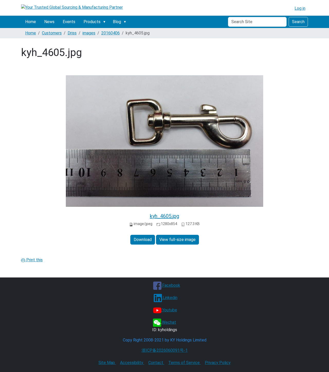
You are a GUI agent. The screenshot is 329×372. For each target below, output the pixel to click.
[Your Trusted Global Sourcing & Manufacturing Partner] (72, 7)
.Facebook (170, 285)
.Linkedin (169, 297)
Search (298, 21)
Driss (72, 33)
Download (143, 239)
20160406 (110, 33)
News (49, 21)
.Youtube (169, 310)
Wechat (169, 322)
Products (92, 21)
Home (30, 21)
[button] (105, 22)
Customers (52, 33)
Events (69, 21)
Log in (300, 8)
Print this (34, 259)
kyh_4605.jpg (164, 216)
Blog (117, 21)
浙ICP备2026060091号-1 (165, 350)
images (89, 33)
